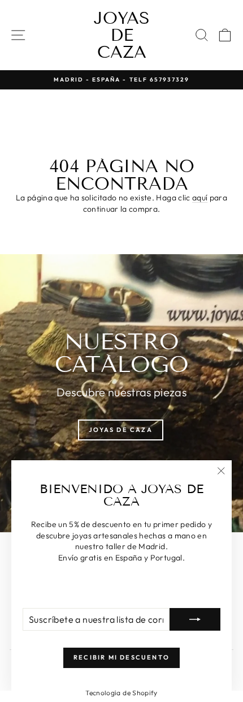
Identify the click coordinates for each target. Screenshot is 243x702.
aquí (199, 197)
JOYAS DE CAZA (122, 35)
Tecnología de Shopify (121, 692)
